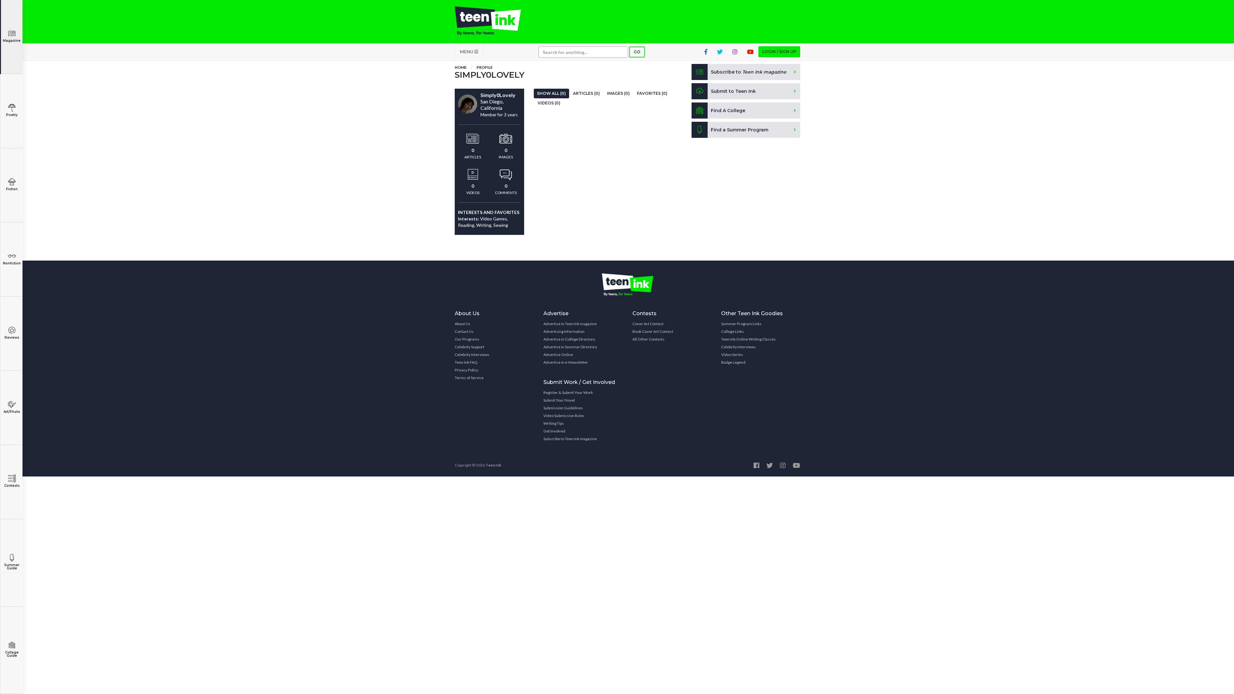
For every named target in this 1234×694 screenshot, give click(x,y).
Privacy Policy (466, 370)
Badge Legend (733, 362)
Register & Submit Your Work (568, 392)
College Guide (12, 654)
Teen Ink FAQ (466, 362)
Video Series (732, 354)
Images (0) (618, 93)
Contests (12, 486)
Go (637, 51)
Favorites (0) (652, 93)
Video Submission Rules (564, 415)
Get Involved (554, 431)
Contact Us (464, 331)
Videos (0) (549, 103)
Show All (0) (551, 93)
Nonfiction (12, 263)
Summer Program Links (741, 323)
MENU (467, 51)
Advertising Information (564, 331)
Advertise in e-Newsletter (565, 362)
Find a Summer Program (739, 130)
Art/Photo (12, 412)
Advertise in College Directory (569, 339)
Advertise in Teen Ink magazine (570, 323)
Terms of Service (469, 377)
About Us (462, 323)
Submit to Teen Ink (733, 91)
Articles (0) (586, 93)
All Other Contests (648, 339)
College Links (732, 331)
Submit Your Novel (559, 400)
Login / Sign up (779, 51)
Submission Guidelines (563, 407)
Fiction (12, 189)
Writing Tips (553, 423)
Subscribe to (748, 72)
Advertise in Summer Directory (570, 346)
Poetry (12, 115)
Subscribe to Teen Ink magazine (570, 438)
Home (461, 67)
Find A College (728, 110)
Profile (485, 67)
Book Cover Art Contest (652, 331)
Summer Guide (11, 566)
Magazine (12, 41)
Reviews (11, 337)
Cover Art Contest (648, 323)
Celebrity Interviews (472, 354)
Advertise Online (558, 354)
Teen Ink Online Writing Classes (748, 339)
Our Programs (467, 339)
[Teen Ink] (494, 20)
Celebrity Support (469, 346)
